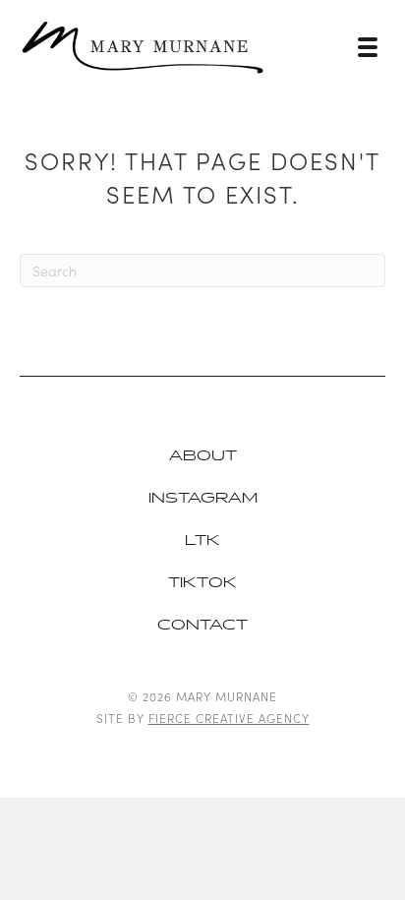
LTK (202, 540)
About (203, 456)
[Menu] (367, 47)
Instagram (203, 498)
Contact (202, 625)
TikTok (202, 582)
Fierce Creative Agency (229, 717)
